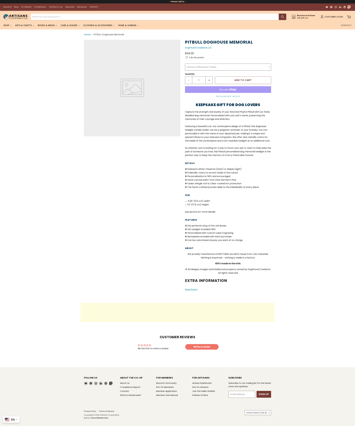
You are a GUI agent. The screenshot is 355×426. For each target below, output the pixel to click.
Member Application (166, 391)
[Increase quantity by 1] (209, 80)
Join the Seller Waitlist (203, 391)
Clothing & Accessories (98, 25)
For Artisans (26, 7)
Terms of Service (106, 411)
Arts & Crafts (23, 25)
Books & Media (46, 25)
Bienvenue (82, 7)
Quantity (190, 74)
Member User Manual (167, 395)
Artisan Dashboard (201, 383)
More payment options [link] (228, 96)
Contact (346, 25)
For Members (40, 7)
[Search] (282, 17)
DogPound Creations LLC (198, 47)
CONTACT (94, 7)
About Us (7, 7)
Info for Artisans (200, 387)
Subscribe (69, 7)
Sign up (264, 394)
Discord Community (166, 383)
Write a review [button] (201, 346)
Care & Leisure (69, 25)
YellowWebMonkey (99, 418)
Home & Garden (127, 25)
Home (87, 34)
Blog (16, 7)
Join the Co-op (56, 7)
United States (256, 412)
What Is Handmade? (130, 395)
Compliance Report (130, 387)
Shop (6, 25)
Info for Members (165, 387)
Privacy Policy (90, 411)
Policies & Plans (200, 395)
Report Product (191, 289)
